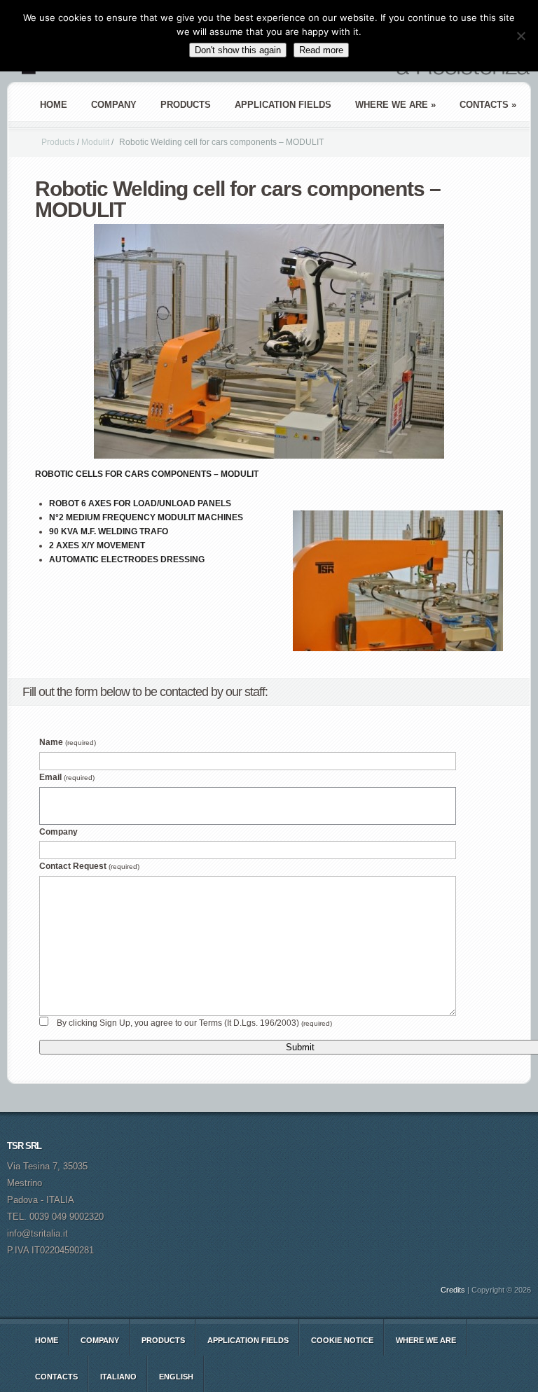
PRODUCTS (185, 104)
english (176, 1376)
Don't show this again (238, 50)
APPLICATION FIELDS (283, 104)
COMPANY (114, 104)
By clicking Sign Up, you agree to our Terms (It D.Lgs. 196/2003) (194, 1023)
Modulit (95, 142)
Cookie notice (342, 1340)
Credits (453, 1290)
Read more (321, 50)
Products (58, 142)
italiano (118, 1376)
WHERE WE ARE (426, 1340)
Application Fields (248, 1340)
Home (53, 104)
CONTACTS (56, 1376)
